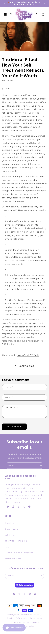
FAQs (8, 547)
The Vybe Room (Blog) (16, 541)
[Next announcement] (44, 3)
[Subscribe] (41, 465)
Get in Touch (11, 529)
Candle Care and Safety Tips (19, 553)
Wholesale (10, 535)
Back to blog (26, 365)
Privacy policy (36, 618)
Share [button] (7, 88)
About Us (9, 523)
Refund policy (22, 618)
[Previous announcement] (5, 3)
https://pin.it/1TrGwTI (28, 355)
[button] (5, 14)
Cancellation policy (26, 626)
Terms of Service (13, 559)
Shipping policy (33, 622)
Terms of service (18, 622)
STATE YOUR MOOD (22, 615)
